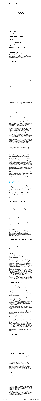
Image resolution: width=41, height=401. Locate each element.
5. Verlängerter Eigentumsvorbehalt (16, 36)
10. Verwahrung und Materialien (15, 44)
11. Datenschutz (12, 45)
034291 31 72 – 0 (8, 399)
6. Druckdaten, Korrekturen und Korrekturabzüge (18, 37)
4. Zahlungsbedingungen (13, 34)
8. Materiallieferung (13, 41)
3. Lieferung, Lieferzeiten (14, 33)
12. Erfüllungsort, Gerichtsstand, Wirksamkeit (18, 47)
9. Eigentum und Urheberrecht (15, 42)
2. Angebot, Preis (12, 31)
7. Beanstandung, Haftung (14, 39)
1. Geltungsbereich (12, 30)
